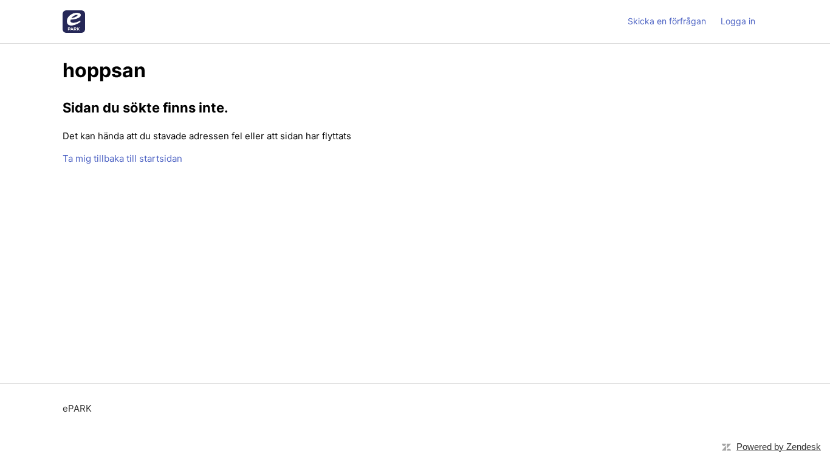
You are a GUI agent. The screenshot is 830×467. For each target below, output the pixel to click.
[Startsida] (74, 21)
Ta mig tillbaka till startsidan (122, 158)
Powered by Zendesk (778, 446)
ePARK (77, 408)
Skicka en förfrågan (667, 21)
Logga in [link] (738, 21)
